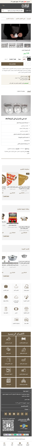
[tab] (29, 91)
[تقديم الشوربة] (26, 297)
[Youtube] (14, 414)
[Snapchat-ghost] (10, 414)
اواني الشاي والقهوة (23, 353)
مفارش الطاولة (24, 190)
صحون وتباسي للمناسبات (16, 301)
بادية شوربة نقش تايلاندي (12, 265)
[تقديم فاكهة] (26, 309)
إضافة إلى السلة (12, 64)
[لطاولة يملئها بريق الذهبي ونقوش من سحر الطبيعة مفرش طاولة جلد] (24, 178)
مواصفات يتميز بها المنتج (22, 123)
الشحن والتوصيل (24, 406)
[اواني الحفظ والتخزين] (23, 370)
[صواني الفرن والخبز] (23, 360)
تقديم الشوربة (24, 265)
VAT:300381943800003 (24, 432)
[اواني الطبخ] (8, 349)
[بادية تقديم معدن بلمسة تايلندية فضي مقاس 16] (24, 256)
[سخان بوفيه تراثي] (12, 218)
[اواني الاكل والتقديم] (23, 339)
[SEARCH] (3, 10)
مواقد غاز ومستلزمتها (23, 384)
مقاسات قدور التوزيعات (23, 137)
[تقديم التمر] (16, 286)
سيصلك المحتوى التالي (23, 144)
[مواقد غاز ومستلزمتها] (23, 380)
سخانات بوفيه (5, 301)
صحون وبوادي (26, 290)
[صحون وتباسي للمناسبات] (16, 297)
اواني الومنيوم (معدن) (21, 151)
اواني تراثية (13, 151)
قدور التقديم (5, 290)
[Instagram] (22, 414)
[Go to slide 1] (16, 40)
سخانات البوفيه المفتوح (24, 230)
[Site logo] (25, 5)
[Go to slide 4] (11, 40)
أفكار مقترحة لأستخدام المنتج (21, 134)
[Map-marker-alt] (5, 414)
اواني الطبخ (8, 353)
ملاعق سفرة (6, 313)
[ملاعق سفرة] (6, 309)
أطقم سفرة (26, 323)
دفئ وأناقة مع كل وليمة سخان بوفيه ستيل (24, 227)
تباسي (16, 313)
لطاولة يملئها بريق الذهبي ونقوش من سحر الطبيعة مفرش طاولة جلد (24, 188)
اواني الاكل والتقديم (23, 343)
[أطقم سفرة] (26, 319)
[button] (29, 32)
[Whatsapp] (26, 414)
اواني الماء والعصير (8, 343)
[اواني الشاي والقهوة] (23, 349)
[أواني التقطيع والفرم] (8, 360)
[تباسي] (16, 309)
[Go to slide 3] (13, 40)
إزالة (5, 59)
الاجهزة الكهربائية (8, 374)
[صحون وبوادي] (26, 286)
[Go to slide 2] (15, 40)
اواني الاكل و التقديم (20, 18)
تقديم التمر (16, 290)
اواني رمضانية (8, 151)
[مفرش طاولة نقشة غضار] (12, 178)
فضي (28, 153)
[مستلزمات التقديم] (16, 319)
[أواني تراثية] (8, 380)
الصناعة (26, 140)
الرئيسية (29, 18)
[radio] (29, 59)
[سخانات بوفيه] (6, 297)
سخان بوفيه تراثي (12, 225)
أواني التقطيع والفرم (8, 363)
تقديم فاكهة (26, 313)
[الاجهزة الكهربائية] (8, 370)
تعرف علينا (25, 391)
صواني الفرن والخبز (23, 363)
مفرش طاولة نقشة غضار (12, 187)
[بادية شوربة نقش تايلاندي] (12, 258)
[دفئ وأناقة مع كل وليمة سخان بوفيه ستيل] (24, 218)
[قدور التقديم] (6, 286)
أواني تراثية (8, 384)
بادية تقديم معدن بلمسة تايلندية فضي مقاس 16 (24, 262)
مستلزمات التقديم (10, 18)
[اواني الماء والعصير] (8, 339)
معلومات (26, 409)
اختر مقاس (28, 57)
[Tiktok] (18, 414)
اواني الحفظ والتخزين (23, 374)
